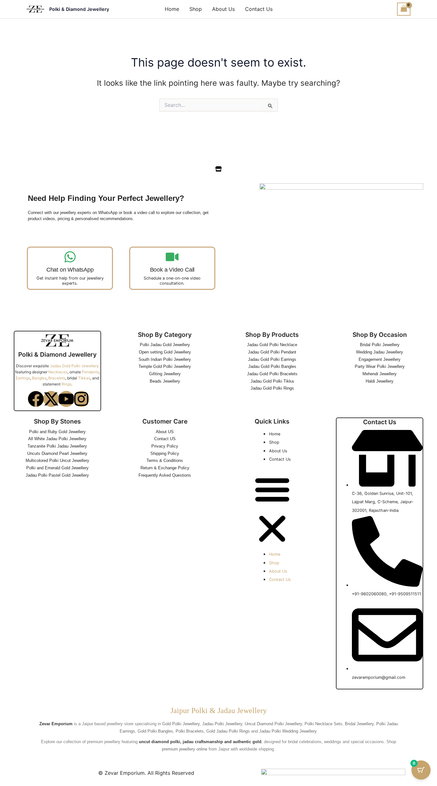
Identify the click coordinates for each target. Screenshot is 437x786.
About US (165, 431)
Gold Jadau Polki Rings (228, 731)
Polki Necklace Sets (323, 723)
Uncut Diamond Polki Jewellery (273, 723)
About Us (223, 9)
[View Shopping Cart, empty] (403, 9)
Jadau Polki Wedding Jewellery (287, 731)
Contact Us (259, 9)
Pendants (90, 371)
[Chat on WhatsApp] (70, 256)
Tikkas (84, 378)
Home (172, 9)
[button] (272, 510)
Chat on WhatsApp (70, 269)
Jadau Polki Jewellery (222, 723)
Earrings (23, 378)
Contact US (165, 438)
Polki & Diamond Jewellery (79, 9)
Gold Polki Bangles (155, 731)
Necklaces (58, 371)
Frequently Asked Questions (165, 475)
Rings (66, 384)
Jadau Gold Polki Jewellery (74, 365)
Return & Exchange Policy (164, 467)
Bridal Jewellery (359, 723)
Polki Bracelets (190, 731)
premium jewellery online (184, 749)
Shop (195, 9)
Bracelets (56, 378)
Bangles (39, 378)
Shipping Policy (164, 453)
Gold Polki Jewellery (181, 723)
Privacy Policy (164, 446)
